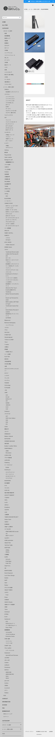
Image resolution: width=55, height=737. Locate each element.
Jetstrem (8, 405)
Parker (6, 585)
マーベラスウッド (8, 465)
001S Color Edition (10, 418)
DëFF (6, 580)
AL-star (7, 397)
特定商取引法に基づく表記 (41, 731)
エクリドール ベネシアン (11, 219)
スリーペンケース (10, 474)
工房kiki (7, 347)
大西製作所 (7, 176)
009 (7, 422)
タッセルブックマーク (10, 476)
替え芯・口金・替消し (9, 74)
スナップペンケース (10, 472)
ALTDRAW (8, 317)
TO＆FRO (7, 497)
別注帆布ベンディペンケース (12, 91)
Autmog (7, 150)
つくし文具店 (7, 169)
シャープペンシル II (10, 98)
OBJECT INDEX (9, 590)
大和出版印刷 (8, 361)
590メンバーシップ (7, 713)
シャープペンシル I (10, 96)
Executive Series (10, 636)
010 (7, 424)
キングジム (7, 380)
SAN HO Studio (8, 602)
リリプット (8, 237)
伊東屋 (6, 349)
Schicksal (7, 611)
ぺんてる (7, 327)
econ (7, 407)
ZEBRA (6, 685)
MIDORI (6, 359)
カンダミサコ (7, 132)
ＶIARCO (7, 167)
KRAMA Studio (8, 247)
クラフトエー (7, 94)
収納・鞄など (7, 81)
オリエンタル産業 (8, 587)
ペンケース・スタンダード (11, 122)
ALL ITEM (4, 25)
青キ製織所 (7, 483)
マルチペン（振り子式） (11, 112)
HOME (25, 9)
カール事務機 (8, 228)
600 (7, 196)
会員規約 (51, 731)
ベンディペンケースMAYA (11, 278)
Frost (7, 594)
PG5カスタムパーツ (10, 623)
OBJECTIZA (8, 542)
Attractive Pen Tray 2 (11, 287)
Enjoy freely (9, 627)
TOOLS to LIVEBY (9, 339)
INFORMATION (6, 701)
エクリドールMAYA (10, 223)
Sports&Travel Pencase (12, 655)
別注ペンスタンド (9, 535)
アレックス (7, 378)
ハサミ (6, 67)
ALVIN (6, 557)
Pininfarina (7, 667)
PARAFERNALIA (8, 448)
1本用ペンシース (9, 138)
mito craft (7, 660)
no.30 (6, 502)
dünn (6, 582)
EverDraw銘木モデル (11, 289)
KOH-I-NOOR (8, 242)
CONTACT (5, 698)
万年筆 (6, 62)
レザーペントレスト (10, 650)
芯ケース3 (8, 258)
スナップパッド (9, 478)
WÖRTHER (7, 547)
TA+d (6, 342)
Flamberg (7, 462)
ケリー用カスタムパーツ (11, 625)
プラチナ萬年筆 (8, 457)
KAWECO (7, 235)
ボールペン (7, 60)
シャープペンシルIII (10, 100)
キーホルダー (8, 79)
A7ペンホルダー (9, 126)
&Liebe (6, 577)
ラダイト (6, 249)
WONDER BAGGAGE (10, 441)
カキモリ (6, 592)
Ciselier (7, 662)
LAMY (6, 392)
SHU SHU (7, 332)
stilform (6, 504)
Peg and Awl (8, 154)
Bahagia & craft (9, 159)
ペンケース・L (9, 641)
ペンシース (8, 120)
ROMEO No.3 (9, 351)
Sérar (7, 676)
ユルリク (6, 431)
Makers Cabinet (9, 436)
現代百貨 (7, 443)
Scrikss (6, 683)
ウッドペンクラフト (9, 115)
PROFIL (7, 552)
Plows (6, 597)
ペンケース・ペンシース (10, 55)
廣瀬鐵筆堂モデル (10, 162)
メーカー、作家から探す (34, 9)
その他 (6, 77)
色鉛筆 (6, 40)
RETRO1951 (7, 438)
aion (7, 395)
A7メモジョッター (10, 128)
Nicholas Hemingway (10, 322)
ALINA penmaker (9, 540)
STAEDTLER (8, 334)
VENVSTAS (7, 188)
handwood (7, 619)
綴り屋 (6, 152)
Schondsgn (7, 385)
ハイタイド (7, 375)
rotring (6, 193)
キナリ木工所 (8, 529)
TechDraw (8, 291)
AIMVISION (8, 672)
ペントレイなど (8, 84)
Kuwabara (7, 507)
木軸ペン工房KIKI (9, 526)
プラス (6, 330)
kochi (6, 616)
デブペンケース (9, 147)
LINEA (7, 450)
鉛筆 (6, 33)
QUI (5, 117)
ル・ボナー (7, 143)
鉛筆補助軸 (7, 35)
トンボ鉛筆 (7, 191)
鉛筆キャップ (7, 38)
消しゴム (7, 57)
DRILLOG (7, 230)
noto (7, 409)
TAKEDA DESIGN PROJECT (11, 517)
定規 (6, 69)
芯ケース (7, 48)
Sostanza (7, 411)
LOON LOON (8, 455)
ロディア (6, 373)
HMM (6, 607)
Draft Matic (8, 561)
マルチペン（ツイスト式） (11, 110)
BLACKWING (8, 198)
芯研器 (6, 50)
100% (6, 500)
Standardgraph (8, 337)
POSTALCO (7, 469)
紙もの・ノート (8, 65)
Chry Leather (8, 648)
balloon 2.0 (9, 399)
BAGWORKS (8, 480)
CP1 (7, 401)
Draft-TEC (8, 563)
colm (6, 512)
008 (7, 420)
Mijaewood (7, 320)
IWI (5, 568)
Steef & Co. (8, 565)
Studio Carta (8, 519)
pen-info (7, 680)
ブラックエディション (10, 221)
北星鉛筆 (7, 174)
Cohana (7, 171)
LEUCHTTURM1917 (9, 495)
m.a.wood (7, 688)
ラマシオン (7, 488)
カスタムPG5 (9, 632)
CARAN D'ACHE (9, 203)
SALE (4, 695)
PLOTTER (7, 356)
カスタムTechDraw (10, 634)
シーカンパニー (8, 201)
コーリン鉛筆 (8, 354)
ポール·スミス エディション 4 (12, 217)
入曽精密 (7, 554)
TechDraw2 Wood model (12, 252)
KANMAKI (7, 524)
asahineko (7, 460)
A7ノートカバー (9, 140)
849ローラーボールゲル (11, 209)
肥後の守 (7, 429)
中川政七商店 (8, 363)
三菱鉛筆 (7, 514)
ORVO (7, 678)
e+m (6, 485)
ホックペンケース (10, 124)
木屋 (6, 366)
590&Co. (7, 89)
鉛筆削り (7, 43)
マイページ (6, 716)
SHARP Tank (8, 645)
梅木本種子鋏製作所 (9, 492)
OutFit (7, 106)
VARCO (6, 521)
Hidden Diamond (10, 244)
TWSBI (6, 186)
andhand (7, 665)
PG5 (7, 621)
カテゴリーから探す (7, 31)
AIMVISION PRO (10, 674)
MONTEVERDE (8, 570)
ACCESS (4, 704)
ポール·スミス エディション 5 (12, 225)
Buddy (7, 467)
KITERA (6, 614)
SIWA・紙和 (7, 638)
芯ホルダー (7, 45)
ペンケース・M (9, 643)
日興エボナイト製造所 (10, 604)
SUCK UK (7, 490)
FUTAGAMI (7, 387)
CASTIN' (7, 509)
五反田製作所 (8, 184)
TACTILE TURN (8, 545)
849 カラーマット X (10, 215)
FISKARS (7, 382)
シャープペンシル (8, 52)
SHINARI (7, 599)
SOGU (6, 426)
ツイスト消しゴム (9, 102)
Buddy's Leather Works (11, 446)
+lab (6, 390)
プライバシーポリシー (29, 731)
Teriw (6, 609)
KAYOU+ (7, 669)
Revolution (8, 452)
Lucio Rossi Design (9, 575)
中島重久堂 (7, 179)
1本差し (7, 145)
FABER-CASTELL (9, 233)
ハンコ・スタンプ (8, 72)
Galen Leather (8, 157)
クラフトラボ (7, 413)
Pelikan (6, 692)
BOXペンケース (9, 130)
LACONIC (7, 657)
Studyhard (7, 652)
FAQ (3, 708)
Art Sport (8, 239)
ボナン (6, 690)
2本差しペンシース (10, 134)
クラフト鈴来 (7, 164)
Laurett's (7, 538)
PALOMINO (7, 181)
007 (7, 416)
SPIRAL (7, 550)
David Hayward (9, 573)
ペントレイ (8, 136)
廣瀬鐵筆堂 (7, 630)
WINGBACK (7, 433)
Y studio (7, 344)
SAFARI (7, 403)
